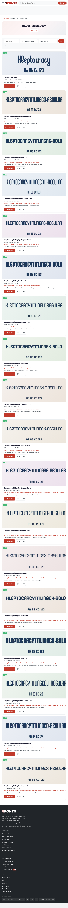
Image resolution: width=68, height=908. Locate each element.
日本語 (48, 899)
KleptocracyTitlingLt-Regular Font (17, 322)
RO (16, 899)
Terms (4, 883)
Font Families (6, 848)
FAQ (3, 880)
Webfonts (5, 845)
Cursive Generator (8, 867)
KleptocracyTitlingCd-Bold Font (16, 281)
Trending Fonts (7, 842)
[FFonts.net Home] (11, 3)
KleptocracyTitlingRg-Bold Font (16, 157)
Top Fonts (5, 839)
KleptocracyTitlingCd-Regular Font (17, 116)
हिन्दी (53, 899)
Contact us (6, 878)
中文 (32, 899)
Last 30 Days (6, 891)
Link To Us (5, 886)
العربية (42, 899)
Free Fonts (5, 18)
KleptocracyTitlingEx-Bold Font (16, 363)
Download (10, 86)
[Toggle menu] (2, 3)
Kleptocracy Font (10, 77)
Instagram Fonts (8, 864)
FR (20, 899)
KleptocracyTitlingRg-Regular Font (17, 240)
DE (8, 899)
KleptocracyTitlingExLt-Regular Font (18, 404)
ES (12, 899)
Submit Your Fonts (8, 850)
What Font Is (6, 858)
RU (36, 899)
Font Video (6, 889)
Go (61, 41)
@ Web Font (21, 86)
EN (4, 899)
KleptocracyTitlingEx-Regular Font (17, 445)
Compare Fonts (7, 861)
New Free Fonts (7, 837)
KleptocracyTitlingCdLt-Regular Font (18, 199)
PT (28, 899)
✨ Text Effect (9, 870)
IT (23, 899)
